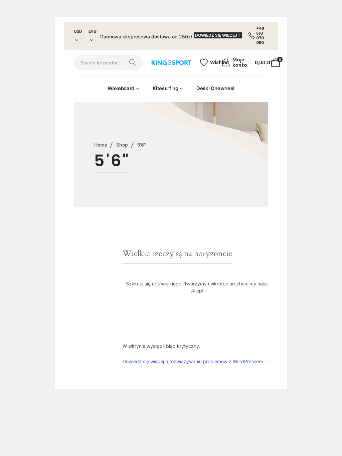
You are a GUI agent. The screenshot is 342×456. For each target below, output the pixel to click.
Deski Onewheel (215, 88)
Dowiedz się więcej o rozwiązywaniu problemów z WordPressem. (193, 361)
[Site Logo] (171, 62)
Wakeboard (121, 88)
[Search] (133, 62)
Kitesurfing (165, 88)
